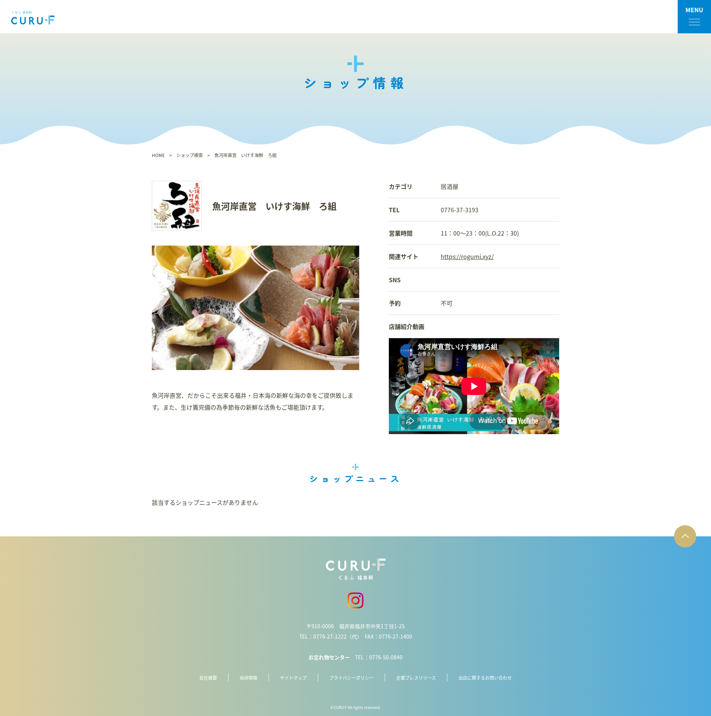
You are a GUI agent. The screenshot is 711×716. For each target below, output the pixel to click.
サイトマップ (293, 678)
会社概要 (208, 678)
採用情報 (248, 678)
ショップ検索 (189, 155)
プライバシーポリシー (351, 678)
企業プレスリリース (416, 678)
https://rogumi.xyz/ (467, 256)
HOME (158, 155)
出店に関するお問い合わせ (485, 678)
